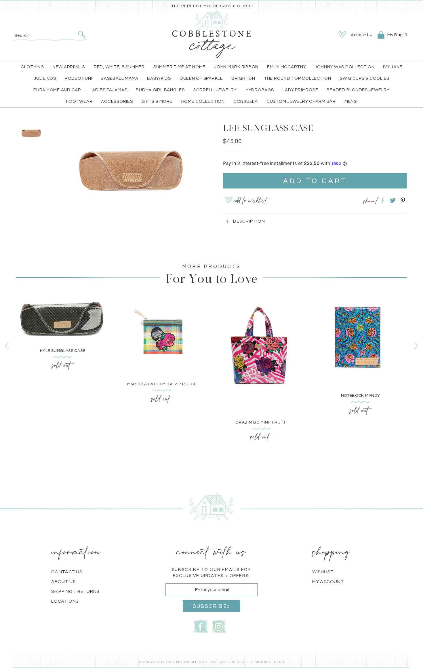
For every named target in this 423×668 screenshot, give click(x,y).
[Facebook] (201, 626)
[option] (129, 168)
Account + (361, 35)
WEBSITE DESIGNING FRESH (258, 662)
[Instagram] (219, 626)
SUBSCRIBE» (211, 606)
